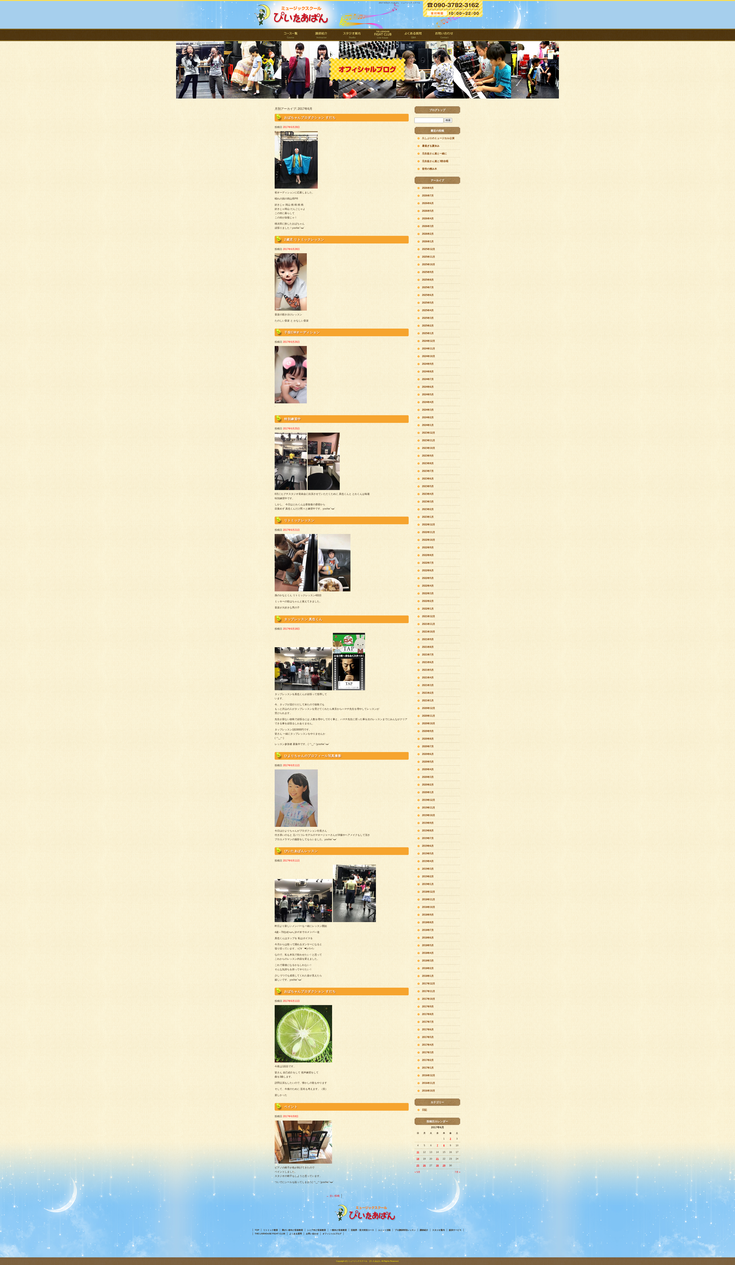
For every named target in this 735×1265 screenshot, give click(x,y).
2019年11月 (428, 807)
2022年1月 (428, 608)
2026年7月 (428, 195)
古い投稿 (333, 1195)
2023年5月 (428, 486)
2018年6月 (428, 937)
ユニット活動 (384, 1230)
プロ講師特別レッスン (405, 1230)
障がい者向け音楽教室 (292, 1230)
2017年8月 (428, 1014)
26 (424, 1165)
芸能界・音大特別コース (362, 1230)
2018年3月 (428, 960)
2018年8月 (428, 922)
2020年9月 (428, 731)
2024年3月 (428, 409)
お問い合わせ (444, 35)
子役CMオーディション (302, 332)
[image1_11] (296, 186)
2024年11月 (428, 348)
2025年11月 (428, 256)
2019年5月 (428, 853)
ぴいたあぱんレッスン (301, 851)
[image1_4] (303, 919)
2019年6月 (428, 845)
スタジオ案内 (352, 35)
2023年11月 (428, 440)
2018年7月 (428, 930)
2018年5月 (428, 945)
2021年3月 (428, 685)
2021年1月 (428, 700)
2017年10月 (428, 998)
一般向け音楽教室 (338, 1230)
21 (437, 1159)
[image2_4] (334, 589)
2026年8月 (428, 187)
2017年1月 (428, 1067)
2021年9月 (428, 639)
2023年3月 (428, 501)
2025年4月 (428, 310)
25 (417, 1165)
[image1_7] (296, 589)
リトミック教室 (270, 1230)
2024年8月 (428, 371)
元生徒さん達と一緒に (434, 153)
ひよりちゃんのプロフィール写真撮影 (312, 755)
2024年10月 (428, 356)
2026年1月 (428, 241)
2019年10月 (428, 815)
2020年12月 (428, 708)
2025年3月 (428, 318)
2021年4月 (428, 677)
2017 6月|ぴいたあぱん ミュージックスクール (399, 3)
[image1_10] (291, 308)
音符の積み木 (429, 168)
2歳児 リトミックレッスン (304, 239)
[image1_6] (303, 688)
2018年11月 (428, 899)
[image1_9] (291, 401)
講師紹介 (321, 35)
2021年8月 (428, 647)
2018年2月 (428, 968)
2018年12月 (428, 891)
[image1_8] (291, 487)
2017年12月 (428, 983)
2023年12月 (428, 432)
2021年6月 (428, 662)
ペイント (291, 1106)
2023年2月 (428, 509)
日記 (424, 1109)
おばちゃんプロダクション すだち (310, 117)
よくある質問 (413, 35)
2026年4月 (428, 218)
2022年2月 (428, 601)
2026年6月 (428, 203)
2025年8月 (428, 279)
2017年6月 (428, 1029)
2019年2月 (428, 876)
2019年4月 (428, 861)
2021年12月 (428, 616)
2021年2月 (428, 692)
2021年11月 (428, 624)
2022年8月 (428, 555)
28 (437, 1165)
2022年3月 (428, 593)
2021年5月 (428, 669)
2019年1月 (428, 884)
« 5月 (417, 1172)
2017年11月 (428, 991)
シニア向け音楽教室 (316, 1230)
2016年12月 (428, 1075)
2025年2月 (428, 325)
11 (418, 1152)
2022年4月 (428, 585)
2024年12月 (428, 340)
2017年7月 (428, 1021)
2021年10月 (428, 631)
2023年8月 (428, 463)
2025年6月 (428, 295)
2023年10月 (428, 448)
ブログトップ (437, 110)
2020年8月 (428, 738)
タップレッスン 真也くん (303, 619)
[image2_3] (349, 688)
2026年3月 (428, 226)
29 (444, 1165)
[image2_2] (354, 919)
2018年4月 (428, 953)
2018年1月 (428, 975)
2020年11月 (428, 715)
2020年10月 (428, 723)
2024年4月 (428, 402)
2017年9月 (428, 1006)
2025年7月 (428, 287)
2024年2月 (428, 417)
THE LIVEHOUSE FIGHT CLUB (383, 35)
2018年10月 (428, 907)
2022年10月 (428, 539)
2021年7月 (428, 654)
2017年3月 (428, 1052)
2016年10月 (428, 1090)
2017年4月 (428, 1044)
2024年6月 (428, 386)
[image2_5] (324, 487)
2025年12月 (428, 249)
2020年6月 (428, 754)
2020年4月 (428, 769)
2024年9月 (428, 363)
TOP (257, 1230)
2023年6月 (428, 478)
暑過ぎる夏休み (430, 145)
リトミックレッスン (299, 520)
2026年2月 (428, 233)
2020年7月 (428, 746)
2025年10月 (428, 264)
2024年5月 (428, 394)
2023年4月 (428, 493)
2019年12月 (428, 800)
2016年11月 (428, 1083)
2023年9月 (428, 455)
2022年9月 (428, 547)
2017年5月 (428, 1037)
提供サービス (455, 1230)
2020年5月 (428, 761)
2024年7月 (428, 379)
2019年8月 (428, 830)
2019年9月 (428, 822)
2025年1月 (428, 333)
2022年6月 (428, 570)
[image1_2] (303, 1161)
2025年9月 (428, 272)
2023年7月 (428, 471)
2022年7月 (428, 562)
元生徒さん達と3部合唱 (435, 161)
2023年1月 (428, 516)
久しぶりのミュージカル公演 (438, 138)
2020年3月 (428, 777)
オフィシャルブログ (332, 1233)
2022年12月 (428, 524)
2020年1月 (428, 792)
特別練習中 (292, 419)
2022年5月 (428, 578)
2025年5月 (428, 302)
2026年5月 (428, 210)
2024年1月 (428, 425)
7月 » (457, 1172)
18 (417, 1159)
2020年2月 (428, 784)
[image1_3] (303, 1060)
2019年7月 (428, 838)
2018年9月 (428, 914)
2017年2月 (428, 1060)
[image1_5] (296, 824)
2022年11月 (428, 532)
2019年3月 (428, 868)
